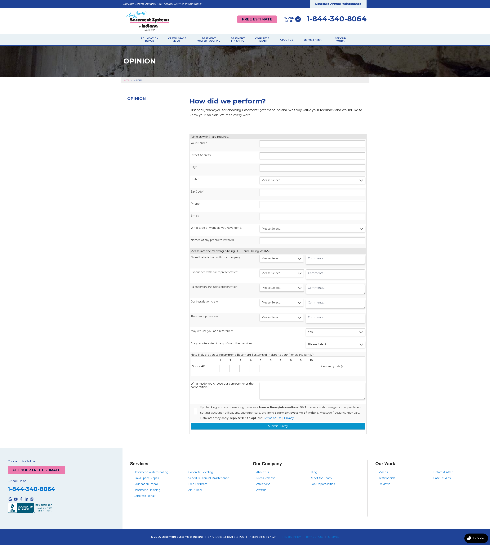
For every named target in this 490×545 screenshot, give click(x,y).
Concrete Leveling (200, 472)
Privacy (289, 418)
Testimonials (387, 478)
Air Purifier (195, 490)
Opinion (136, 99)
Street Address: (201, 155)
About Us (286, 39)
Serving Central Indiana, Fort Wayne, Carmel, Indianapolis (162, 4)
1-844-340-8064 (325, 19)
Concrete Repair (262, 39)
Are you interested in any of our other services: (222, 343)
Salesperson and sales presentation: (214, 287)
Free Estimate (257, 19)
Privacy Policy (291, 536)
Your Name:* (199, 143)
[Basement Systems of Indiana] (147, 20)
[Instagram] (31, 499)
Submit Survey (278, 426)
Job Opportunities (323, 484)
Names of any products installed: (212, 240)
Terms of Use (273, 418)
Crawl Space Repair (177, 39)
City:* (194, 167)
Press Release (265, 478)
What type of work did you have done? (217, 227)
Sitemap (333, 536)
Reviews (384, 484)
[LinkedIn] (26, 499)
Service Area (312, 39)
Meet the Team (321, 478)
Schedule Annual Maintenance (338, 4)
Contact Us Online (22, 461)
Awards (261, 490)
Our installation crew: (204, 301)
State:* (195, 179)
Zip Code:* (197, 191)
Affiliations (263, 484)
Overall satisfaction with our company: (216, 257)
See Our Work (340, 39)
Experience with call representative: (214, 272)
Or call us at (17, 481)
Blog (314, 472)
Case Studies (442, 478)
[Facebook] (21, 499)
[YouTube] (15, 499)
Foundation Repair (149, 39)
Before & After (443, 472)
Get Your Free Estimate (36, 470)
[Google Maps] (10, 499)
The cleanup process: (205, 316)
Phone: (195, 203)
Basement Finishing (238, 39)
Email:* (195, 215)
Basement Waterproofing (208, 39)
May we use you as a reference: (212, 331)
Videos (383, 472)
